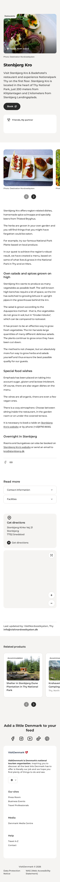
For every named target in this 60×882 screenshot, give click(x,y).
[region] (30, 579)
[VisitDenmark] (18, 752)
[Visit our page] (21, 738)
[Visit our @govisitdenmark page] (38, 738)
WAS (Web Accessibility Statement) (38, 872)
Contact (12, 845)
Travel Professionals (18, 805)
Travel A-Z (13, 841)
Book (10, 106)
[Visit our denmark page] (12, 738)
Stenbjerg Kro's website (17, 447)
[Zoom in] (51, 595)
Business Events (16, 801)
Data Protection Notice (11, 872)
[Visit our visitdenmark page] (29, 738)
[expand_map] (51, 555)
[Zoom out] (51, 603)
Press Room (14, 797)
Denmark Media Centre (20, 823)
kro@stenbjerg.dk (13, 451)
